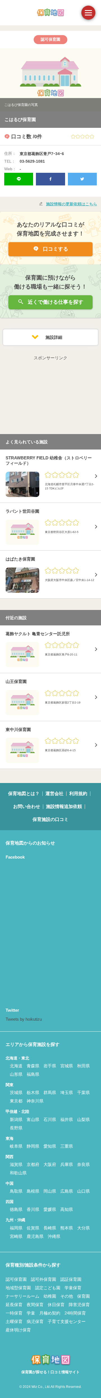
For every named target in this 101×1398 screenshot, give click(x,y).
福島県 (33, 1074)
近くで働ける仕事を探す (54, 302)
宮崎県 (16, 1236)
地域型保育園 (18, 1287)
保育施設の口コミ (50, 819)
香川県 (33, 1209)
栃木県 (33, 1092)
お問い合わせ (26, 806)
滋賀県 (16, 1164)
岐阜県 (16, 1146)
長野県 (16, 1127)
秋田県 (83, 1065)
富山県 (33, 1119)
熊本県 (66, 1227)
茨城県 (16, 1092)
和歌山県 (18, 1172)
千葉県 (83, 1092)
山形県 (16, 1074)
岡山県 (49, 1191)
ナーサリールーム (22, 1296)
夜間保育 (35, 1304)
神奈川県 (35, 1101)
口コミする (55, 249)
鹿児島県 (35, 1236)
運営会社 (54, 793)
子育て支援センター (67, 1321)
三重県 (66, 1146)
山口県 (83, 1191)
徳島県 (16, 1209)
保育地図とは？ (24, 793)
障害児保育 (79, 1304)
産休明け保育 (18, 1329)
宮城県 (66, 1065)
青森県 (33, 1065)
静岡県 (33, 1146)
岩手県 (49, 1065)
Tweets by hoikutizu (24, 1019)
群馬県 (49, 1092)
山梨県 (83, 1119)
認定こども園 (47, 1287)
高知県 (66, 1209)
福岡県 (16, 1227)
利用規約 (78, 793)
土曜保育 (14, 1321)
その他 (66, 1296)
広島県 (66, 1191)
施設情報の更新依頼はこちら (71, 204)
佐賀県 (33, 1227)
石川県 (49, 1119)
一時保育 (14, 1313)
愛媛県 (49, 1209)
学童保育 (73, 1287)
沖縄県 (54, 1236)
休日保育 (56, 1304)
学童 (31, 1313)
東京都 (16, 1101)
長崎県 (49, 1227)
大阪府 (49, 1164)
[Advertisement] (50, 397)
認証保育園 (70, 1279)
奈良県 (83, 1164)
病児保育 (35, 1321)
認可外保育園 (43, 1279)
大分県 (83, 1227)
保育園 (83, 1296)
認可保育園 (16, 1279)
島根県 (33, 1191)
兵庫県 (66, 1164)
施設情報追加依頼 (64, 806)
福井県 (66, 1119)
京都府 (33, 1164)
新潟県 (16, 1119)
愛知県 (49, 1146)
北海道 (16, 1065)
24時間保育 (75, 1313)
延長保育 (14, 1304)
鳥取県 (16, 1191)
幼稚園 (49, 1296)
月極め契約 (49, 1313)
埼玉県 (66, 1092)
